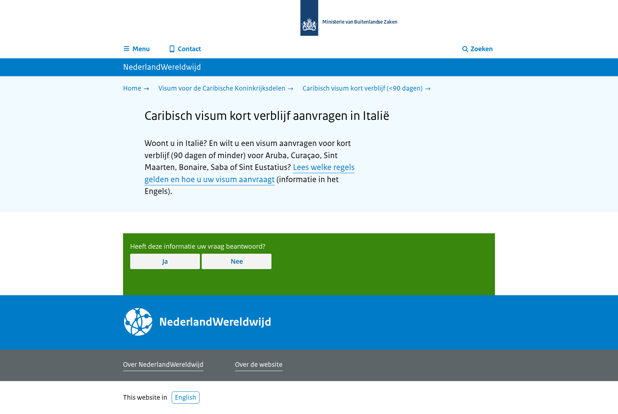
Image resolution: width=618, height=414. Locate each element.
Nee (237, 261)
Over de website (259, 364)
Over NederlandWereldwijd (163, 364)
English (185, 397)
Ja (165, 261)
